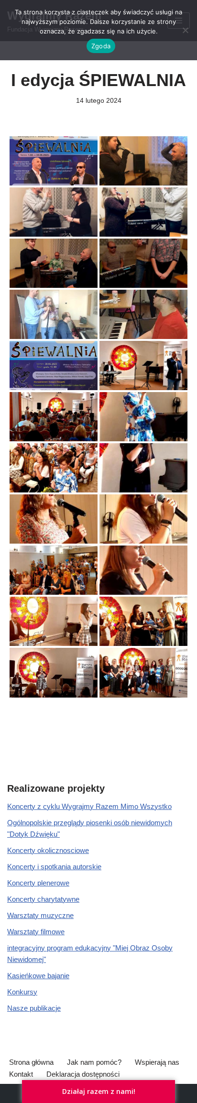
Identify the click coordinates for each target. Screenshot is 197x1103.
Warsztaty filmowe (36, 932)
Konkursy (22, 992)
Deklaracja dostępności (83, 1074)
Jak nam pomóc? (94, 1062)
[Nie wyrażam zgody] (185, 30)
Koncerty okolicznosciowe (48, 850)
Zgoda (100, 46)
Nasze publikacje (34, 1008)
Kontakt (21, 1074)
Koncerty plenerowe (38, 883)
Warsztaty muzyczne (40, 915)
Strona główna (31, 1062)
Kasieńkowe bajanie (38, 976)
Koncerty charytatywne (43, 899)
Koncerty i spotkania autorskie (54, 867)
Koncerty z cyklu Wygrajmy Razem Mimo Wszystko (89, 806)
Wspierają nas (157, 1062)
